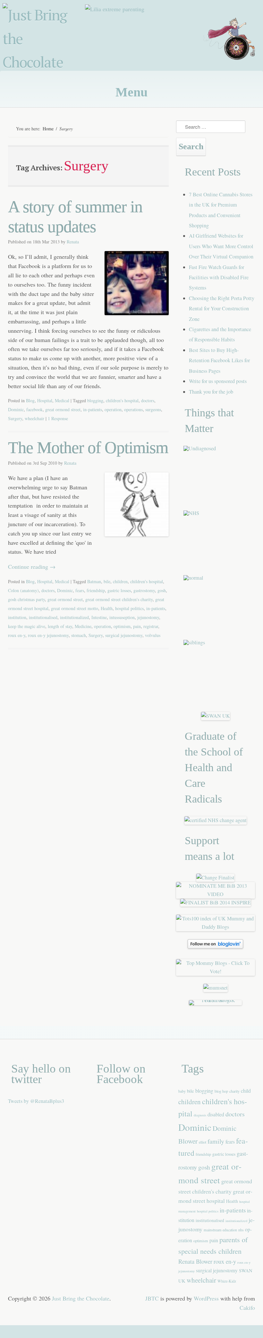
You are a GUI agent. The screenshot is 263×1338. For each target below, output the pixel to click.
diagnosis (200, 1115)
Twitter (224, 75)
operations (133, 409)
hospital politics (129, 608)
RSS (255, 75)
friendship (96, 590)
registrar (150, 626)
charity (234, 1091)
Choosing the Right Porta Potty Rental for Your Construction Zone (221, 308)
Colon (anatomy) (23, 590)
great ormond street (63, 409)
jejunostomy (148, 617)
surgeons (153, 409)
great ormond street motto (74, 608)
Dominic (16, 409)
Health (107, 608)
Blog (30, 400)
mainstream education (220, 1229)
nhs (241, 1229)
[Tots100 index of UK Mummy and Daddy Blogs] (215, 926)
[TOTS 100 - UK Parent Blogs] (215, 1000)
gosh (161, 590)
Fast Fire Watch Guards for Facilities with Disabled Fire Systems (219, 277)
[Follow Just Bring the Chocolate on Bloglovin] (215, 946)
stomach (78, 635)
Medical (62, 400)
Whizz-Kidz (226, 1281)
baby (182, 1091)
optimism (122, 626)
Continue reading (31, 566)
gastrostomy (144, 590)
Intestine (99, 617)
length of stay (60, 626)
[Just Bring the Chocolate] (45, 40)
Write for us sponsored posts (218, 381)
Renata (73, 242)
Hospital (44, 400)
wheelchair (34, 418)
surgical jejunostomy (123, 635)
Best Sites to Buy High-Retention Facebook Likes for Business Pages (219, 360)
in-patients (92, 409)
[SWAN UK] (215, 715)
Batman (94, 581)
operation (113, 409)
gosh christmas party (26, 599)
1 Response (58, 418)
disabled (216, 1114)
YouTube (239, 75)
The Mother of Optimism (88, 447)
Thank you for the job (211, 391)
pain (137, 626)
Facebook (208, 75)
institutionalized (74, 617)
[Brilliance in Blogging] (215, 877)
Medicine (83, 626)
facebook (34, 409)
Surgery (15, 418)
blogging (95, 400)
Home (48, 129)
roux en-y (16, 635)
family (216, 1141)
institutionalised (43, 617)
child (246, 1090)
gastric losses (119, 590)
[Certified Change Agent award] (215, 820)
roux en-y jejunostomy (48, 635)
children (120, 581)
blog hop (221, 1091)
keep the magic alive (26, 626)
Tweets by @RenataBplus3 (36, 1101)
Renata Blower (195, 1261)
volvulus (152, 635)
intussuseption (122, 617)
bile (107, 581)
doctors (147, 400)
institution (17, 617)
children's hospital (122, 400)
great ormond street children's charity (119, 599)
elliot (202, 1142)
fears (79, 590)
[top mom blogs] (215, 971)
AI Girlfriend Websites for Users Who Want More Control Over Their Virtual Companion (221, 246)
